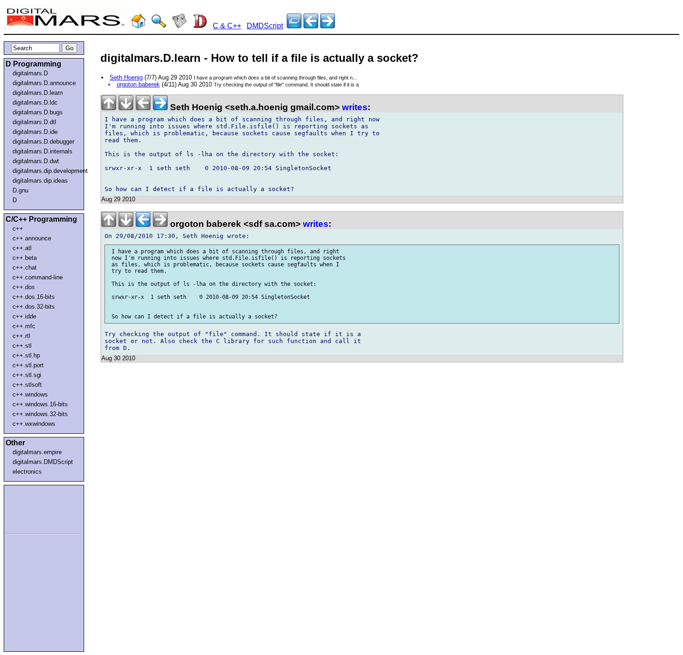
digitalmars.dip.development (46, 170)
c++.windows (30, 394)
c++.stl (22, 345)
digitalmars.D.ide (35, 131)
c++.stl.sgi (27, 374)
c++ (18, 228)
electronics (27, 471)
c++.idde (24, 316)
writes (355, 107)
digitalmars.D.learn (38, 92)
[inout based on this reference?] (310, 26)
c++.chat (25, 267)
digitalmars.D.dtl (34, 122)
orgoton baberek (138, 84)
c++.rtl (21, 335)
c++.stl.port (28, 365)
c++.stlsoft (27, 384)
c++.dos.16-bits (34, 296)
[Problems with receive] (327, 26)
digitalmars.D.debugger (43, 141)
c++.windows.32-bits (40, 413)
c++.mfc (24, 326)
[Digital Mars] (138, 26)
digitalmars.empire (37, 452)
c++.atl (22, 248)
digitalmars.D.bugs (38, 112)
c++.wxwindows (34, 423)
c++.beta (25, 257)
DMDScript (265, 26)
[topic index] (294, 26)
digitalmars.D (30, 73)
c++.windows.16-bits (40, 404)
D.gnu (20, 190)
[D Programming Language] (199, 26)
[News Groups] (179, 26)
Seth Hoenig (126, 77)
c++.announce (32, 238)
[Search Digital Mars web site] (158, 26)
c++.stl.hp (26, 355)
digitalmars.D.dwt (36, 161)
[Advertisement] (33, 508)
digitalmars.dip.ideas (40, 180)
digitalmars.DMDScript (43, 461)
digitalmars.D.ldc (35, 102)
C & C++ (227, 26)
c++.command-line (38, 277)
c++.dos (24, 287)
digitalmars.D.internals (42, 151)
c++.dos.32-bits (34, 306)
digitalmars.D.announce (44, 82)
